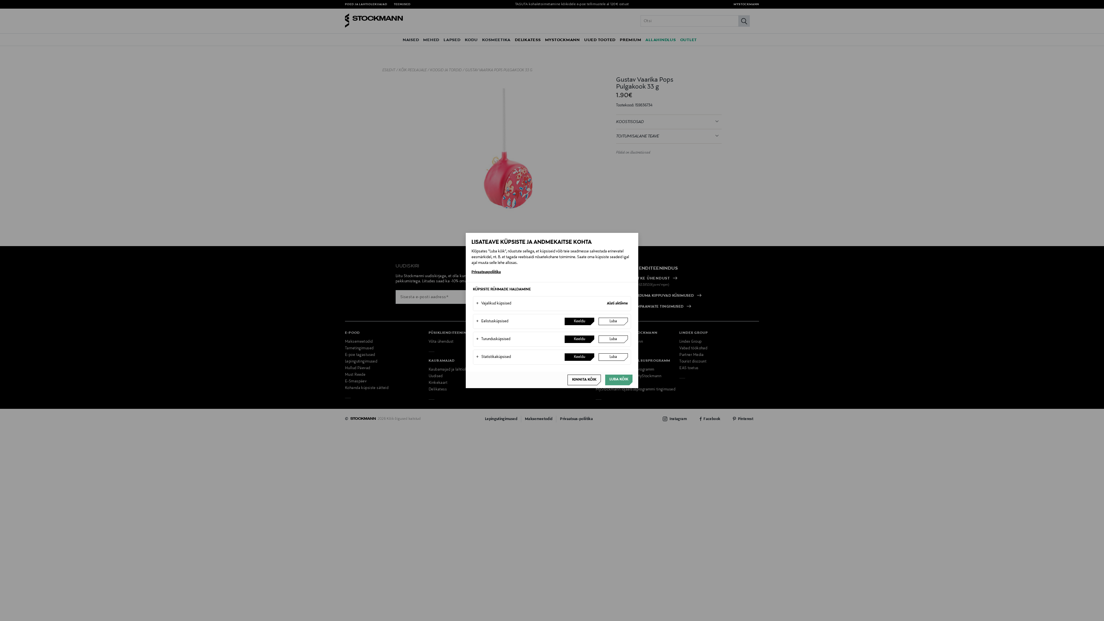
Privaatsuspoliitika (486, 272)
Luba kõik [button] (619, 379)
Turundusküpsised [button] (493, 339)
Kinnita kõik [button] (584, 380)
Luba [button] (613, 321)
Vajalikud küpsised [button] (493, 303)
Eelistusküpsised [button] (492, 321)
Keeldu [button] (579, 321)
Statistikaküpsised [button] (493, 357)
